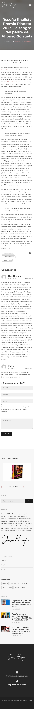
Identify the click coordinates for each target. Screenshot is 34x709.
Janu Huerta (17, 41)
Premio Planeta (6, 70)
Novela (24, 584)
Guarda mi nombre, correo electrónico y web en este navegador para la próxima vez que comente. (16, 409)
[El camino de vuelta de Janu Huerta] (17, 472)
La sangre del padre (8, 256)
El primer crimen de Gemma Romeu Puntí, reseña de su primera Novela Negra (21, 630)
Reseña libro (7, 588)
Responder (29, 279)
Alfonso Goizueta (12, 82)
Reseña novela (20, 588)
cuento (5, 584)
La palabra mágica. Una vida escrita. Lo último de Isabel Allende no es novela (21, 603)
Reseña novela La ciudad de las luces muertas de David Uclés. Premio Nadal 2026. (22, 617)
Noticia (3, 565)
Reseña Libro (27, 41)
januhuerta (15, 584)
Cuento (3, 560)
